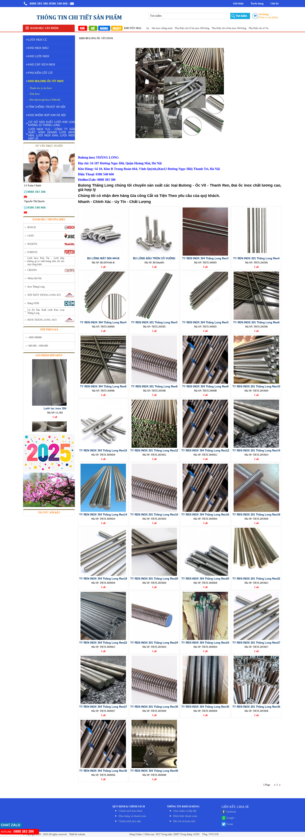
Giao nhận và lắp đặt (184, 810)
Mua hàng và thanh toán (132, 816)
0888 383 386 (39, 3)
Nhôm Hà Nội (34, 278)
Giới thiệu (238, 3)
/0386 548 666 (58, 3)
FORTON (32, 252)
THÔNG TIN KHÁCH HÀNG (183, 806)
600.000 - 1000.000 (38, 345)
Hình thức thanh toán (185, 816)
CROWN (32, 270)
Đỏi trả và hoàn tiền (184, 821)
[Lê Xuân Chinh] (25, 192)
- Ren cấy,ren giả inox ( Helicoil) (44, 99)
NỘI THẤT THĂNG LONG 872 (44, 295)
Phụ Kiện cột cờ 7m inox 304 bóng (247, 28)
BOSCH (31, 227)
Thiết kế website (76, 834)
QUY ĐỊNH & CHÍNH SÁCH (128, 806)
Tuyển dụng (257, 3)
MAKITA (32, 244)
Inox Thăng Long (36, 286)
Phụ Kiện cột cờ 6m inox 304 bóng (210, 28)
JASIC (30, 235)
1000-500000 (35, 337)
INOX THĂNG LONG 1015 (42, 319)
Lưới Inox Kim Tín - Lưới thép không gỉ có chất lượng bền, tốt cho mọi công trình (45, 261)
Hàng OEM (33, 303)
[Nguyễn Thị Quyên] (25, 208)
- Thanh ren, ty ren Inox (40, 88)
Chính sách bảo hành (130, 810)
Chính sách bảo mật (130, 821)
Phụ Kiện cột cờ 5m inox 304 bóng (173, 28)
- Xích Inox (34, 93)
